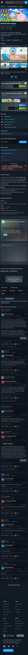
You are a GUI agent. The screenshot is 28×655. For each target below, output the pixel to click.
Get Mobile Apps (8, 650)
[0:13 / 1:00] (14, 54)
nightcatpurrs (8, 309)
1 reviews (12, 498)
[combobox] (15, 2)
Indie (3, 40)
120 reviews (7, 407)
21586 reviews (15, 433)
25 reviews (13, 542)
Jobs (16, 606)
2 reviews (13, 475)
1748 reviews (14, 521)
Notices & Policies (7, 626)
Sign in (2, 72)
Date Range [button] (12, 290)
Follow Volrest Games (11, 231)
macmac (7, 520)
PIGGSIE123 (7, 496)
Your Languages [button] (8, 298)
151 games (7, 475)
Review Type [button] (4, 287)
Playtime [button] (20, 290)
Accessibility (6, 623)
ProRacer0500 (8, 406)
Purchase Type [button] (14, 287)
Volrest (7, 25)
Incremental (16, 40)
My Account (18, 628)
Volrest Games (9, 27)
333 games (7, 352)
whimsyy (7, 350)
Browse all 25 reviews (14, 585)
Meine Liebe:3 (13, 25)
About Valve (18, 604)
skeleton (7, 540)
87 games (6, 378)
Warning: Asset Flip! (8, 443)
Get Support (18, 626)
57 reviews (13, 352)
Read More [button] (23, 338)
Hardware (17, 609)
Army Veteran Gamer (10, 377)
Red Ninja (7, 474)
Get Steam (17, 620)
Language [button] (3, 290)
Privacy (4, 620)
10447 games (7, 433)
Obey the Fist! (8, 431)
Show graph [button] (22, 293)
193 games (7, 542)
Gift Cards (5, 614)
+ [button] (21, 40)
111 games (7, 498)
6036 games (7, 521)
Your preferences (13, 271)
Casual (8, 40)
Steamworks (6, 609)
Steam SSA (5, 606)
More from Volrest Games (14, 222)
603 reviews (14, 564)
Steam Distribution (7, 611)
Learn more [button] (23, 142)
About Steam (6, 604)
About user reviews (5, 271)
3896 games (7, 564)
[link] (13, 108)
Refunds (5, 631)
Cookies (5, 628)
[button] (3, 6)
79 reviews (12, 378)
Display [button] (3, 293)
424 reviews (7, 311)
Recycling (17, 611)
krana (6, 562)
